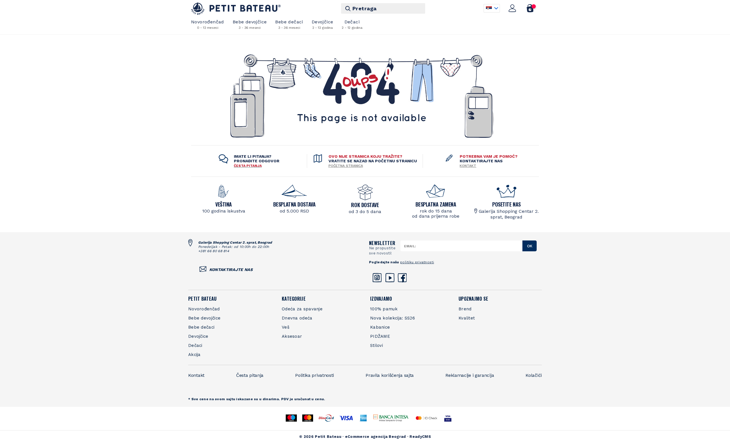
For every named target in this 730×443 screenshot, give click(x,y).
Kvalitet (467, 318)
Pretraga (364, 8)
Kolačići (534, 375)
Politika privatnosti (314, 375)
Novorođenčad (207, 24)
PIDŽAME (380, 336)
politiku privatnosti (417, 262)
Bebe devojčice (250, 24)
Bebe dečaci (289, 24)
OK (529, 246)
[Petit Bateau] (236, 8)
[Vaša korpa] (530, 8)
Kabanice (380, 327)
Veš (285, 327)
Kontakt (468, 166)
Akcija (194, 354)
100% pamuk (384, 308)
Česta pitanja (249, 375)
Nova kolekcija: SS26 (392, 318)
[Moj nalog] (512, 8)
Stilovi (376, 345)
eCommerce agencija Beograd (375, 436)
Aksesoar (292, 336)
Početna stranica (345, 166)
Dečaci (352, 24)
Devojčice (322, 24)
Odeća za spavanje (302, 308)
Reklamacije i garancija (469, 375)
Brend (465, 308)
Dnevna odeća (297, 318)
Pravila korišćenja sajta (390, 375)
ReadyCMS (420, 436)
